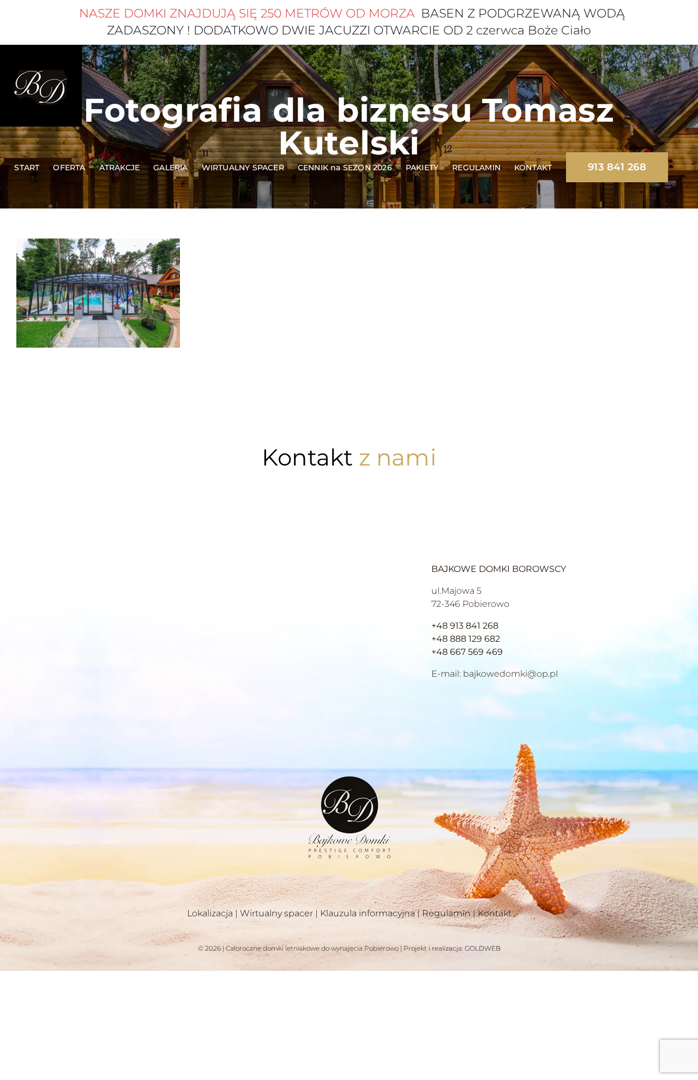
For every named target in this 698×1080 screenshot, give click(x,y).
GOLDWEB (483, 948)
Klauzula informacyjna (367, 913)
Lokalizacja (210, 913)
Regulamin (446, 913)
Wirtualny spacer (276, 913)
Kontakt (495, 913)
